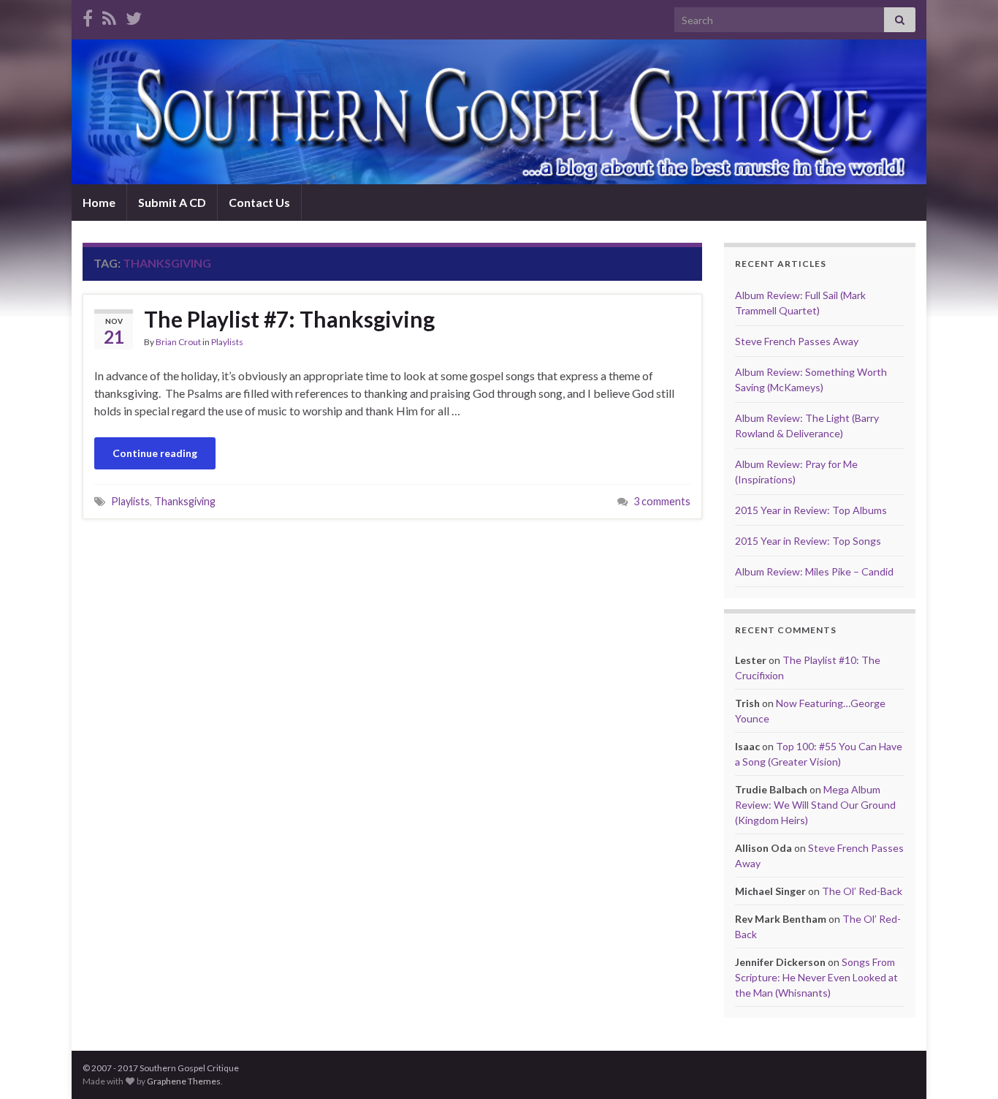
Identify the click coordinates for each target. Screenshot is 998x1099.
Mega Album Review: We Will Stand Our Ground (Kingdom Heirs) (815, 804)
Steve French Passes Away (796, 341)
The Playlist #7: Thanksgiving (289, 319)
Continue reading (155, 453)
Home (99, 202)
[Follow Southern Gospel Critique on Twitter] (134, 15)
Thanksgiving (185, 501)
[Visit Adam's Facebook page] (88, 15)
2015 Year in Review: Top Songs (808, 541)
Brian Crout (178, 341)
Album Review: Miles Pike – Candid (814, 571)
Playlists (227, 341)
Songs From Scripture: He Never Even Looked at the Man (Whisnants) (816, 977)
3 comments (661, 501)
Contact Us (259, 202)
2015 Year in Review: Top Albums (811, 510)
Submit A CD (172, 202)
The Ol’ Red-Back (862, 891)
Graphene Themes (184, 1081)
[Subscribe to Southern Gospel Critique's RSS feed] (109, 15)
